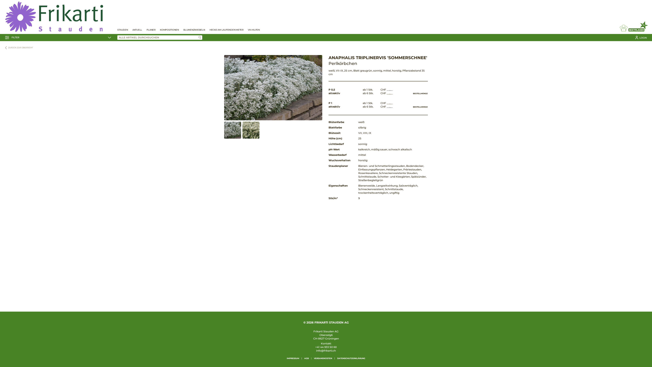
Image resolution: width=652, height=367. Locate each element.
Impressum (293, 358)
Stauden (122, 30)
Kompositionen (169, 30)
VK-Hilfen (254, 30)
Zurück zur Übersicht (20, 47)
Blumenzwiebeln (194, 30)
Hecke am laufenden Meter (226, 30)
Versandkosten (323, 358)
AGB (306, 358)
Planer (151, 30)
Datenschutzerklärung (351, 358)
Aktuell (137, 30)
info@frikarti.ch (326, 350)
